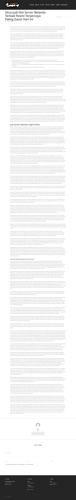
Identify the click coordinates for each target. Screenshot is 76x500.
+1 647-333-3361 (8, 482)
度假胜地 (53, 4)
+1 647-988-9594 (53, 482)
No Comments (59, 16)
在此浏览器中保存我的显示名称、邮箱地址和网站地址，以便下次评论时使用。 (20, 464)
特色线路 (32, 4)
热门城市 (42, 4)
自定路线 (58, 4)
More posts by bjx (38, 433)
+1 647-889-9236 (30, 482)
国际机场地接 (64, 4)
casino (15, 21)
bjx (6, 21)
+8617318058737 (30, 486)
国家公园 (37, 4)
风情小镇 (47, 4)
